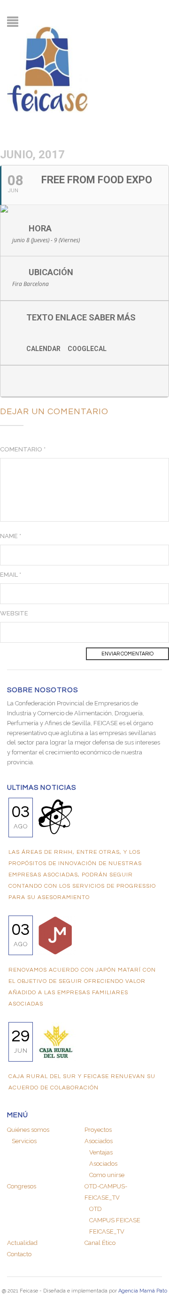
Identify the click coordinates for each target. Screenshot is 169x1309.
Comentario (23, 449)
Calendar (43, 348)
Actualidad (22, 1242)
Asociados (103, 1163)
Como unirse (106, 1174)
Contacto (19, 1254)
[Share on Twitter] (37, 381)
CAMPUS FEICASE (114, 1220)
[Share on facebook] (18, 381)
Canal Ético (99, 1242)
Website (14, 613)
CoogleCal (87, 348)
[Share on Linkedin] (55, 381)
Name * (10, 536)
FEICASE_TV (106, 1231)
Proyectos (98, 1129)
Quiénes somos (28, 1129)
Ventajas (101, 1152)
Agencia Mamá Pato (142, 1291)
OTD (95, 1208)
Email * (10, 574)
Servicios (24, 1141)
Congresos (21, 1186)
